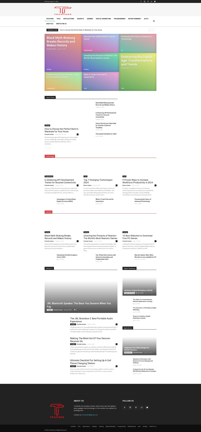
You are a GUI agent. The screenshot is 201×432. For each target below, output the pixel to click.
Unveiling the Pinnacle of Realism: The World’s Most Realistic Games (100, 237)
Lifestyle (49, 24)
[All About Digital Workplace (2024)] (139, 284)
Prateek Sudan (51, 49)
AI (121, 50)
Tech (58, 19)
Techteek (50, 19)
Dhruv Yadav (125, 68)
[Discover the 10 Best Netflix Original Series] (100, 45)
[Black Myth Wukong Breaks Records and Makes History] (63, 53)
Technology (50, 156)
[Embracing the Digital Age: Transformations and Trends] (137, 72)
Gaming (90, 19)
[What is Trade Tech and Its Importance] (100, 83)
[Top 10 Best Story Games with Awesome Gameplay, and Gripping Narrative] (89, 257)
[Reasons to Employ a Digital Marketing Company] (126, 318)
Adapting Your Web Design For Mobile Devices (136, 349)
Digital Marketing (103, 19)
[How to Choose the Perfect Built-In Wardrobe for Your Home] (62, 114)
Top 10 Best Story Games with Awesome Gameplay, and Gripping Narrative (106, 257)
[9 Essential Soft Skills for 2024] (89, 136)
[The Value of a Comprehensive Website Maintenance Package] (126, 301)
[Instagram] (144, 1)
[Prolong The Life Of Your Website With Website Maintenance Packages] (126, 371)
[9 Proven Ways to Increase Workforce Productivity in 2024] (139, 169)
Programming (119, 19)
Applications (68, 19)
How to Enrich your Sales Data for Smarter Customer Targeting (106, 125)
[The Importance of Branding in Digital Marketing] (126, 310)
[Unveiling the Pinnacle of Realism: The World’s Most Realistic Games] (100, 64)
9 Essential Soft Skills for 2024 (106, 134)
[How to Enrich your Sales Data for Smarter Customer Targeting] (89, 126)
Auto (146, 19)
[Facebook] (141, 1)
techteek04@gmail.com (90, 415)
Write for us (61, 24)
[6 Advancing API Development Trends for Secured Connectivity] (63, 83)
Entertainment (134, 19)
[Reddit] (151, 1)
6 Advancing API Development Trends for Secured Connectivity (106, 115)
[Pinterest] (147, 1)
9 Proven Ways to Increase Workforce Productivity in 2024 (137, 181)
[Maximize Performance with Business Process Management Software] (126, 361)
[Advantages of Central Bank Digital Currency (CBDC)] (50, 202)
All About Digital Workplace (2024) (138, 290)
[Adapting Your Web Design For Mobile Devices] (139, 343)
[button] (153, 21)
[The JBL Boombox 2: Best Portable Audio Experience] (56, 325)
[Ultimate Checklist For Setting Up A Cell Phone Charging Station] (56, 367)
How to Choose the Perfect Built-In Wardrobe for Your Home (81, 30)
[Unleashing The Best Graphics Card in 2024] (50, 257)
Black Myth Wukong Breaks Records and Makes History (58, 237)
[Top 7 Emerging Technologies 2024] (100, 169)
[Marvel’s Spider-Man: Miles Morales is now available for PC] (127, 257)
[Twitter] (154, 1)
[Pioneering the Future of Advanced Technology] (137, 45)
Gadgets (80, 19)
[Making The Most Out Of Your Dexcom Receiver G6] (56, 345)
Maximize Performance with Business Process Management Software (143, 361)
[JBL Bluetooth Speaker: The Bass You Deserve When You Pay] (81, 293)
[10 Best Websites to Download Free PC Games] (139, 224)
